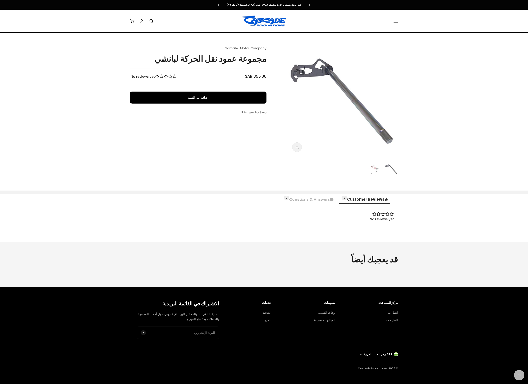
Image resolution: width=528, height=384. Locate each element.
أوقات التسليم (326, 312)
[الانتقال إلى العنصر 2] (375, 170)
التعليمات (392, 320)
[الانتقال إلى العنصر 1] (391, 170)
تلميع (268, 320)
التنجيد (267, 312)
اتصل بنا (393, 312)
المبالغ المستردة (325, 320)
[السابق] (309, 5)
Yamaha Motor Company (245, 48)
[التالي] (218, 5)
